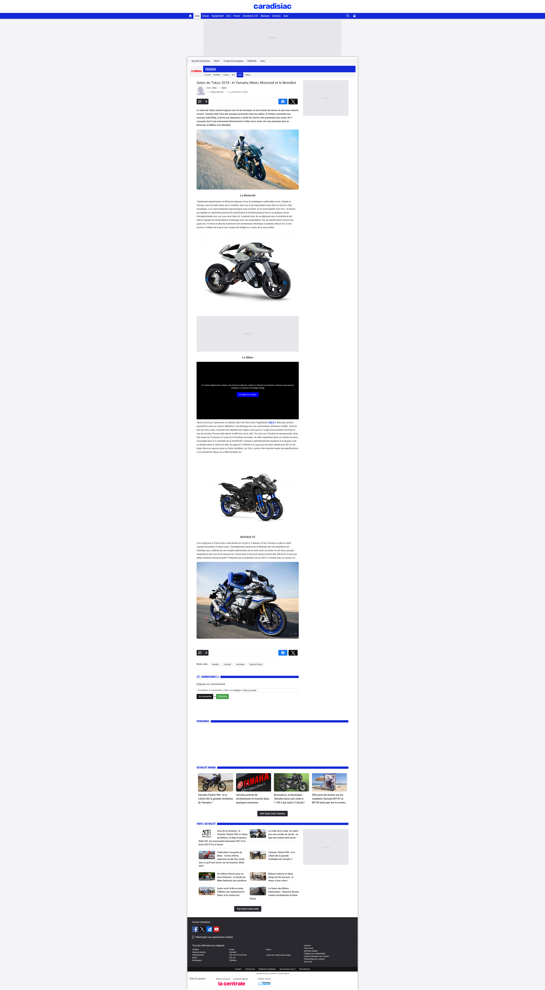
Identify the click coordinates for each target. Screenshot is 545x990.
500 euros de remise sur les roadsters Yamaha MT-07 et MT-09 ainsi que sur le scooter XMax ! (329, 798)
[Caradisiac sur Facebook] (195, 929)
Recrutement (304, 969)
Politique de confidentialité (314, 954)
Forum (236, 15)
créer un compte (249, 690)
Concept (227, 664)
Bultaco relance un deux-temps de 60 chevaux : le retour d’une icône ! (281, 877)
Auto (285, 15)
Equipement (218, 15)
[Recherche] (348, 16)
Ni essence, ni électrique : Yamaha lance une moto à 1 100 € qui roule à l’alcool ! (289, 798)
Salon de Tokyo (256, 664)
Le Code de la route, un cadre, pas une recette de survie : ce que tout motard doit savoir (283, 834)
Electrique (240, 664)
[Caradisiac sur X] (202, 929)
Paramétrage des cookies (314, 959)
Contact (238, 969)
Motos (268, 949)
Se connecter (204, 696)
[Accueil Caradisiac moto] (190, 16)
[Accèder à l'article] (215, 782)
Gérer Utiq (308, 962)
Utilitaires (233, 960)
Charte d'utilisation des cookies (316, 956)
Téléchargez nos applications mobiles (214, 937)
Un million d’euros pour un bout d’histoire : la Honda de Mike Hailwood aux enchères (232, 877)
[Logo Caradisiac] (272, 11)
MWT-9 (272, 422)
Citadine (195, 949)
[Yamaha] (196, 75)
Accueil (207, 75)
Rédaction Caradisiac (267, 969)
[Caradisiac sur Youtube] (216, 929)
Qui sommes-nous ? (288, 969)
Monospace (197, 960)
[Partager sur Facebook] (283, 101)
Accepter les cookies (247, 394)
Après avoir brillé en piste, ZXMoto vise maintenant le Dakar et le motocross (231, 892)
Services (276, 15)
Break (194, 957)
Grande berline (198, 955)
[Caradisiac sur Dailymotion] (210, 929)
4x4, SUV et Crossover (238, 955)
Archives (307, 945)
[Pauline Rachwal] (201, 94)
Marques (265, 15)
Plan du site (308, 948)
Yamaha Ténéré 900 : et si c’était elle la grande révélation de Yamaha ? (215, 798)
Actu (197, 15)
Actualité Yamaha (206, 767)
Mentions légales (311, 951)
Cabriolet (232, 952)
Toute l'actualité (206, 823)
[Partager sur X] (294, 101)
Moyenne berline (199, 952)
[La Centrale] (231, 986)
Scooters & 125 (250, 15)
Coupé (231, 949)
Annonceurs (250, 969)
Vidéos (247, 75)
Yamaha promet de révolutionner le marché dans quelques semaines (252, 798)
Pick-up (232, 957)
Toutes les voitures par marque (278, 955)
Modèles (216, 75)
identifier (236, 690)
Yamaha (210, 69)
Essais (205, 15)
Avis (228, 15)
